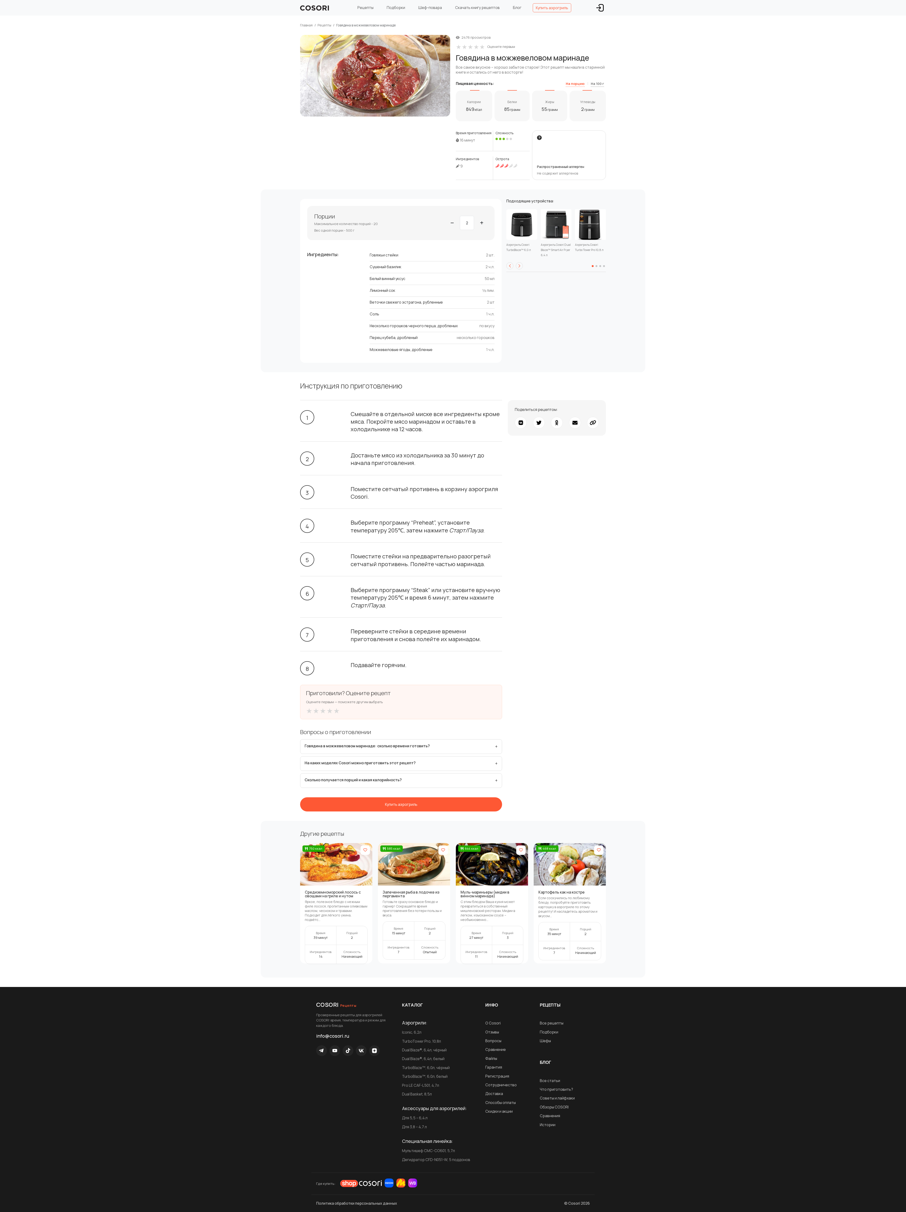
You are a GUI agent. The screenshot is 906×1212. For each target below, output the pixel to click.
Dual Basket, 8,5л (417, 1094)
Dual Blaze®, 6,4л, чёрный (424, 1050)
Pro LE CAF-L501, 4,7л (420, 1085)
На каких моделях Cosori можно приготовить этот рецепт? (360, 762)
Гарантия (493, 1067)
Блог (517, 7)
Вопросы (493, 1040)
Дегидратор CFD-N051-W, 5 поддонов (436, 1159)
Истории (547, 1124)
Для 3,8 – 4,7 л (414, 1126)
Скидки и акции (499, 1111)
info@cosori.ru (332, 1036)
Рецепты (365, 7)
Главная (306, 25)
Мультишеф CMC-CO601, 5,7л (428, 1150)
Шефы (545, 1040)
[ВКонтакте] (361, 1050)
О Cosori (493, 1023)
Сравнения (550, 1115)
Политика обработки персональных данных (356, 1203)
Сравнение (495, 1049)
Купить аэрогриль (552, 7)
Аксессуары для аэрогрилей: (434, 1108)
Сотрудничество (501, 1084)
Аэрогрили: (414, 1022)
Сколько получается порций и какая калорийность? (353, 779)
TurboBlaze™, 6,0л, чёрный (426, 1067)
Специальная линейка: (427, 1141)
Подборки (396, 7)
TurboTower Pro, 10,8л (421, 1041)
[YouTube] (334, 1050)
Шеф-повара (430, 7)
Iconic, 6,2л (411, 1032)
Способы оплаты (500, 1102)
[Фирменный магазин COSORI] (361, 1183)
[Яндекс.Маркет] (400, 1183)
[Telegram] (321, 1050)
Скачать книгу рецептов (477, 7)
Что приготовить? (556, 1089)
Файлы (491, 1058)
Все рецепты (551, 1023)
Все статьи (550, 1080)
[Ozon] (389, 1183)
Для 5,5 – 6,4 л (415, 1117)
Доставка (494, 1093)
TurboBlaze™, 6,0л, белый (425, 1076)
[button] (509, 265)
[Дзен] (374, 1050)
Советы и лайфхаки (557, 1098)
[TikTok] (348, 1050)
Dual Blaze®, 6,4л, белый (423, 1058)
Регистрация (497, 1076)
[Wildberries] (412, 1183)
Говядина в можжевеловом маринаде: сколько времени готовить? (367, 745)
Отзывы (492, 1032)
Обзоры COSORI (554, 1107)
